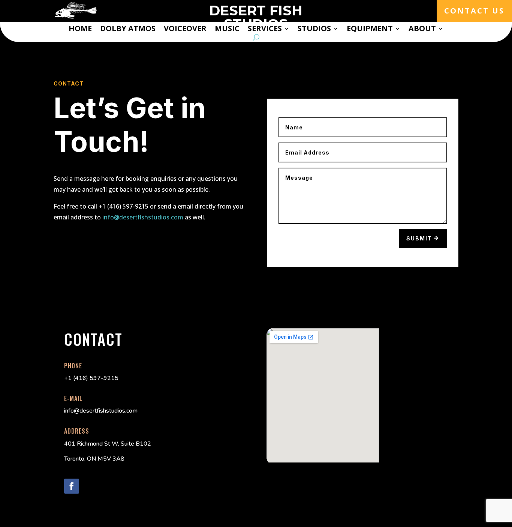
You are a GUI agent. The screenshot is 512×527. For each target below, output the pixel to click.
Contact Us (474, 11)
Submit (419, 238)
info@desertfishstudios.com (142, 217)
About (422, 29)
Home (80, 29)
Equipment (370, 29)
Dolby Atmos (128, 29)
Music (227, 29)
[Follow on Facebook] (71, 486)
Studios (314, 29)
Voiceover (185, 29)
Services (265, 29)
